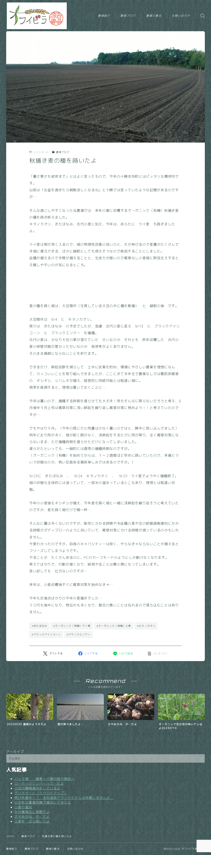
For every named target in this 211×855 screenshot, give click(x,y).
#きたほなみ (39, 626)
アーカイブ (15, 751)
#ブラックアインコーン (46, 634)
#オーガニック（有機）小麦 (113, 626)
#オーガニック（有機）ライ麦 (71, 626)
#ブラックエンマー (78, 634)
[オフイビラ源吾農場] (37, 15)
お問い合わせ (181, 15)
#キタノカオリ (146, 626)
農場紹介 (104, 15)
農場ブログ (128, 15)
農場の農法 (154, 15)
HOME (10, 836)
